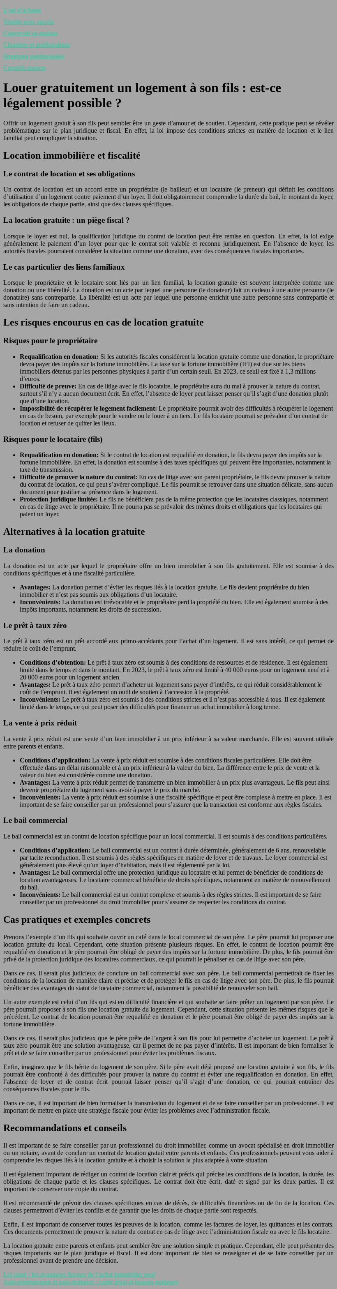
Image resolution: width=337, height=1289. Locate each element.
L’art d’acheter (22, 10)
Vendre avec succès (28, 21)
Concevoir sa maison (30, 33)
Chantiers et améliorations (36, 44)
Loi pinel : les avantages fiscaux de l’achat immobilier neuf (79, 1274)
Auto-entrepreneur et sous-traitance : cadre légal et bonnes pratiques (90, 1281)
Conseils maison (24, 67)
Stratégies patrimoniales (34, 56)
